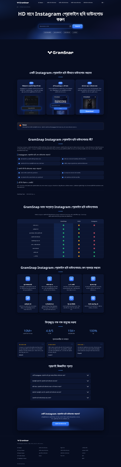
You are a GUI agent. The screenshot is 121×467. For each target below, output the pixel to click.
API (83, 455)
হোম (17, 7)
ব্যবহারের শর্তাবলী (85, 450)
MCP (83, 458)
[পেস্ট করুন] (70, 26)
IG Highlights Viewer (21, 458)
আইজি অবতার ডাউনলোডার (43, 450)
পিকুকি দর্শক (63, 447)
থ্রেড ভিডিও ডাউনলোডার (43, 453)
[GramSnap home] (23, 440)
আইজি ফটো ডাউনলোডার (51, 2)
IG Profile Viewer (21, 455)
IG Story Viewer (20, 450)
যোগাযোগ (83, 453)
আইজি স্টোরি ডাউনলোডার (63, 2)
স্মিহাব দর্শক (62, 455)
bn (102, 2)
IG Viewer (40, 2)
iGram (40, 455)
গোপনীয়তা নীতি (84, 447)
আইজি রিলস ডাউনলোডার (88, 2)
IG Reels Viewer (20, 453)
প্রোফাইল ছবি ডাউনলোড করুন (60, 423)
